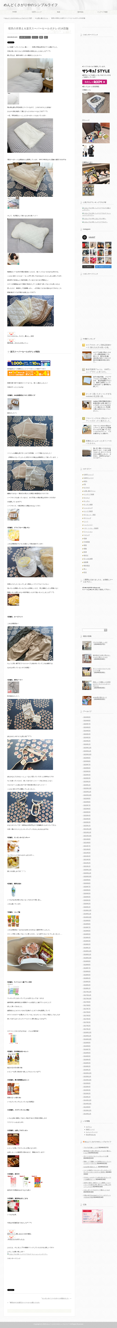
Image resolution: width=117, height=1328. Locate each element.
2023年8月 (86, 761)
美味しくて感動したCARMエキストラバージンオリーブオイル (101, 684)
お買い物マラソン (25, 37)
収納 (58, 12)
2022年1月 (86, 825)
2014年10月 (87, 1103)
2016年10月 (87, 1039)
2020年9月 (86, 880)
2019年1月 (86, 947)
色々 (46, 37)
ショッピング (88, 508)
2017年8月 (86, 1005)
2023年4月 (86, 775)
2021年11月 (87, 832)
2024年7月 (86, 724)
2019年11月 (87, 914)
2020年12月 (87, 869)
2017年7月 (86, 1008)
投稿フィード (90, 1129)
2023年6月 (86, 768)
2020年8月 (86, 883)
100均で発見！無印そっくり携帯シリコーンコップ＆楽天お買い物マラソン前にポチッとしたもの (97, 1184)
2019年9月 (86, 920)
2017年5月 (86, 1015)
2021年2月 (86, 863)
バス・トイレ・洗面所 (91, 528)
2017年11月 (87, 995)
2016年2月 (86, 1066)
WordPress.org (91, 1134)
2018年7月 (86, 968)
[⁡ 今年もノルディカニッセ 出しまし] (93, 260)
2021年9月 (86, 839)
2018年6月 (86, 971)
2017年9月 (86, 1002)
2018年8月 (86, 964)
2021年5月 (86, 853)
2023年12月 (87, 747)
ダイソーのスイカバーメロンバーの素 (95, 1156)
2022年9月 (86, 798)
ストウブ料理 (88, 511)
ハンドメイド (88, 525)
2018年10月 (87, 958)
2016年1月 (86, 1070)
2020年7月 (86, 886)
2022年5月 (86, 812)
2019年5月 (86, 934)
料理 (85, 552)
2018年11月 (87, 954)
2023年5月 (86, 771)
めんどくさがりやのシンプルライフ (31, 5)
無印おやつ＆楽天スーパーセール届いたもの (24, 1302)
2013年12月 (87, 1110)
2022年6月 (86, 808)
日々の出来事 (88, 559)
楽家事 (86, 562)
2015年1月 (86, 1097)
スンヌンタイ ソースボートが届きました (55, 1298)
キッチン (87, 501)
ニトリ (86, 521)
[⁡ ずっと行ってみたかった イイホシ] (85, 260)
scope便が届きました (100, 697)
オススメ (35, 37)
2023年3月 (86, 778)
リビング (87, 535)
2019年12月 (87, 910)
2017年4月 (86, 1019)
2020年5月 (86, 893)
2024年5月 (86, 730)
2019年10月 (87, 917)
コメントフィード (92, 1132)
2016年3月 (86, 1063)
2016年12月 (87, 1032)
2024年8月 (86, 720)
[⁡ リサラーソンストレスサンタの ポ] (93, 252)
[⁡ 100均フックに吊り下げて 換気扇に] (108, 245)
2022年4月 (86, 815)
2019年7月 (86, 927)
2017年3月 (86, 1022)
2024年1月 (86, 744)
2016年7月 (86, 1049)
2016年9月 (86, 1042)
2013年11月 (87, 1114)
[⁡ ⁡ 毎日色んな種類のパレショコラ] (85, 245)
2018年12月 (87, 951)
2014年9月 (86, 1107)
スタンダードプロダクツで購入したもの (96, 1190)
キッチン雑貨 (88, 504)
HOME (14, 12)
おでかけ (87, 487)
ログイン (89, 1127)
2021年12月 (87, 829)
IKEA (85, 481)
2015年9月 (86, 1083)
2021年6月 (86, 849)
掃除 (85, 548)
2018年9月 (86, 961)
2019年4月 (86, 937)
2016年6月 (86, 1053)
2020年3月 (86, 900)
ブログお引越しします (100, 642)
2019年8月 (86, 924)
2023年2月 (86, 781)
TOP (18, 18)
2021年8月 (86, 842)
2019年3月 (86, 941)
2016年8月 (86, 1046)
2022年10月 (87, 795)
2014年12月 (87, 1100)
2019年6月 (86, 931)
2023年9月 (86, 758)
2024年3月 (86, 737)
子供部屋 (87, 542)
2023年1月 (86, 785)
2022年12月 (87, 788)
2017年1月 (86, 1029)
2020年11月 (87, 873)
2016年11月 (87, 1036)
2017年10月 (87, 998)
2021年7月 (86, 846)
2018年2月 (86, 985)
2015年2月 (86, 1093)
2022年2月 (86, 822)
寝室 (41, 37)
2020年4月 (86, 897)
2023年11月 (87, 751)
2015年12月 (87, 1073)
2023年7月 (86, 764)
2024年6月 (86, 727)
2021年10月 (87, 836)
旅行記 (86, 555)
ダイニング (87, 518)
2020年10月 (87, 876)
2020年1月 (86, 907)
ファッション (88, 531)
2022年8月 (86, 802)
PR (85, 484)
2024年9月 (86, 717)
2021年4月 (86, 856)
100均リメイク (89, 478)
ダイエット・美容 (90, 515)
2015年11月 (87, 1076)
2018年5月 (86, 975)
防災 (85, 572)
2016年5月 (86, 1056)
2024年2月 (86, 741)
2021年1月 (86, 866)
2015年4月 (86, 1086)
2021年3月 (86, 859)
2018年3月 (86, 981)
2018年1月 (86, 988)
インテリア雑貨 (102, 12)
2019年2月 (86, 944)
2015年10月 (87, 1080)
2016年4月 (86, 1059)
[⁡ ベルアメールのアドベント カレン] (100, 252)
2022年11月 (87, 792)
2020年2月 (86, 903)
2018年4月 (86, 978)
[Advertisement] (39, 1272)
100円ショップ (36, 12)
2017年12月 (87, 992)
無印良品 (80, 12)
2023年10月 (87, 754)
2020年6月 (86, 890)
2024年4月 (86, 734)
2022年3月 (86, 819)
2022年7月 (86, 805)
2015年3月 (86, 1090)
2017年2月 (86, 1025)
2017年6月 (86, 1012)
